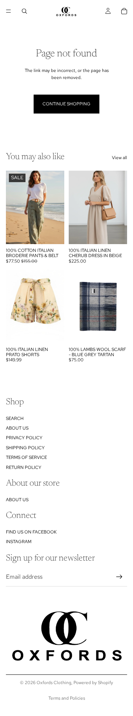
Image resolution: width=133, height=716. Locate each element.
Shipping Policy (25, 448)
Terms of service (26, 457)
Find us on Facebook (31, 532)
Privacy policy (24, 438)
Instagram (18, 542)
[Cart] (124, 11)
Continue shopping (66, 104)
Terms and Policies (66, 698)
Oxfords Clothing (54, 683)
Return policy (23, 467)
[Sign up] (119, 577)
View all (119, 158)
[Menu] (8, 11)
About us (17, 428)
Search (15, 418)
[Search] (24, 11)
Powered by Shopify (93, 683)
